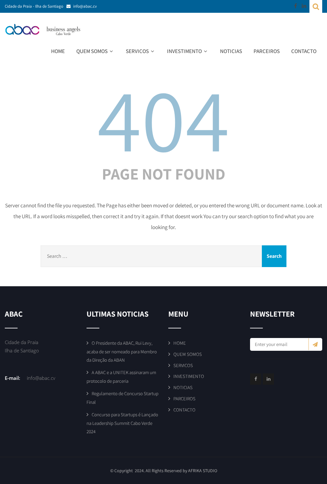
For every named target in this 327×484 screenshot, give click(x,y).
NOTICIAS (231, 51)
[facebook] (295, 5)
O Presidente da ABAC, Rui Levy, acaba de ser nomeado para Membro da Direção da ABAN (122, 351)
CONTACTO (303, 51)
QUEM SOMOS (92, 51)
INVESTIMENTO (184, 51)
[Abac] (46, 29)
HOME (58, 51)
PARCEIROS (267, 51)
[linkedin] (304, 5)
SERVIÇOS (137, 51)
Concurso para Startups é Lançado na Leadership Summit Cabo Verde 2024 (122, 422)
